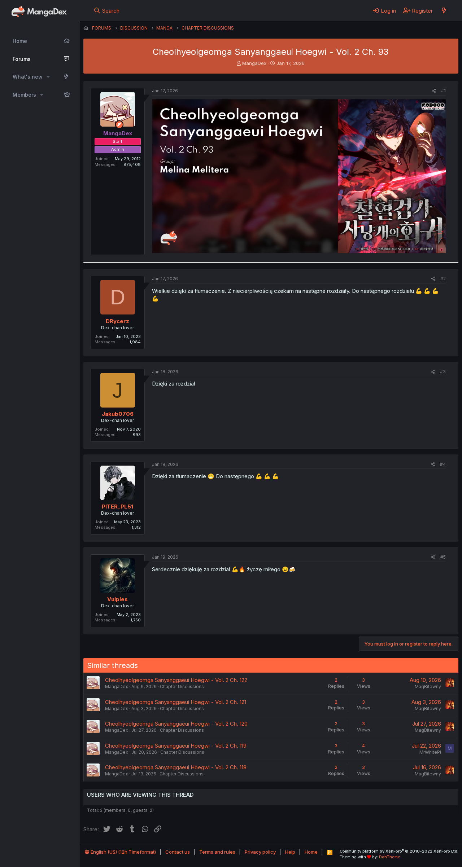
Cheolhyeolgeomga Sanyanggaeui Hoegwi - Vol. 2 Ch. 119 (176, 745)
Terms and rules (217, 852)
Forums (22, 59)
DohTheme (389, 856)
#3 (443, 371)
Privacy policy (260, 852)
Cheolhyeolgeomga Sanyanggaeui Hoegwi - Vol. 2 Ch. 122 (176, 680)
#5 (443, 557)
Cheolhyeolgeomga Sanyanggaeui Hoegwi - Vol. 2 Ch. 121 (175, 702)
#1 (443, 90)
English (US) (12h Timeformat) (123, 852)
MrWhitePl (430, 752)
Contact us (177, 852)
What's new (28, 77)
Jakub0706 (118, 413)
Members (24, 95)
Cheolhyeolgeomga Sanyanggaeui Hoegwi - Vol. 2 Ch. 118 (176, 767)
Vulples (117, 599)
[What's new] (443, 10)
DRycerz (117, 321)
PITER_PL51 (117, 506)
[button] (48, 77)
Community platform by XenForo (399, 851)
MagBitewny (428, 686)
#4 (443, 464)
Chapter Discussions (182, 686)
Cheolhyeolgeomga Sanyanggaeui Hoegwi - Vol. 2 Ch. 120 (176, 723)
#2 (443, 278)
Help (290, 852)
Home (20, 41)
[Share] (434, 91)
